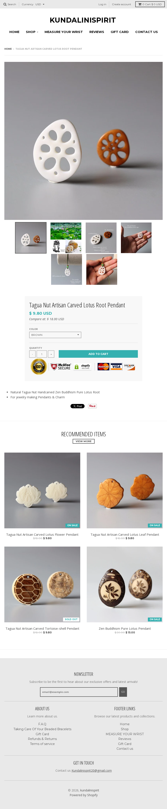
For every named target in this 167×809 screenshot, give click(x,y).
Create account (121, 4)
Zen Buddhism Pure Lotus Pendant (125, 628)
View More (84, 441)
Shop (30, 32)
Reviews (96, 32)
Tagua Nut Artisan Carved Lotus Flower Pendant (42, 534)
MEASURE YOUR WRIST (64, 32)
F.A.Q (42, 724)
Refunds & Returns (42, 739)
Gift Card (120, 32)
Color (33, 329)
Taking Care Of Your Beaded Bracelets (42, 729)
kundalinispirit (83, 20)
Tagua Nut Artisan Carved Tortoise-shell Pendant (42, 628)
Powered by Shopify (84, 795)
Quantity (35, 348)
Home (14, 32)
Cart (152, 4)
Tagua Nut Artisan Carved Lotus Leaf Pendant (124, 534)
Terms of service (42, 744)
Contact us (146, 32)
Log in (102, 4)
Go (123, 691)
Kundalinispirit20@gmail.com (92, 770)
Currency (27, 4)
